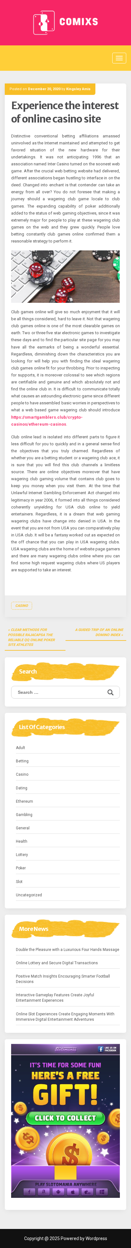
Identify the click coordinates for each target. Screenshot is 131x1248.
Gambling (24, 815)
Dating (21, 788)
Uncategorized (29, 895)
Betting (22, 761)
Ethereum (24, 801)
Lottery (22, 855)
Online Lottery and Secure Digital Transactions (57, 963)
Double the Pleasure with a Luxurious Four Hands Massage (67, 949)
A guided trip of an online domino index (99, 632)
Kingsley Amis (78, 89)
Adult (20, 748)
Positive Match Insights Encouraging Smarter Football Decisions (63, 979)
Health (21, 841)
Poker (21, 868)
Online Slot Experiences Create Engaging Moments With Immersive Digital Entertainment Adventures (65, 1017)
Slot (19, 882)
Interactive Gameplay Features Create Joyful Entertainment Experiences (55, 998)
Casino (21, 606)
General (23, 828)
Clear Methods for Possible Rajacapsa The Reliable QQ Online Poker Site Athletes (31, 637)
